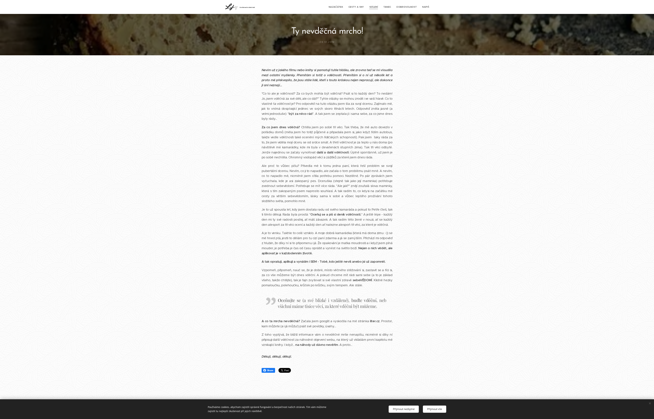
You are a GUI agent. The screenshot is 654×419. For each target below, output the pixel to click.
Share (270, 370)
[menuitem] (337, 7)
